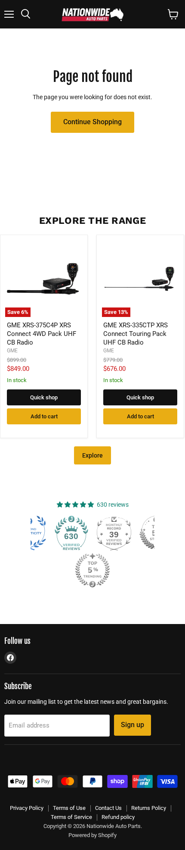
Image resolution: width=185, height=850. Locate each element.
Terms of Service (71, 817)
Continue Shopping (92, 122)
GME (12, 351)
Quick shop (44, 397)
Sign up (132, 725)
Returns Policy (148, 808)
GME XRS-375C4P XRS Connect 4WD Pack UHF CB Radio (41, 333)
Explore (92, 455)
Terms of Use (69, 808)
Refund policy (118, 817)
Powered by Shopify (92, 835)
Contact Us (108, 808)
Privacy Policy (26, 808)
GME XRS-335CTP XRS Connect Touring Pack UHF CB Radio (135, 333)
